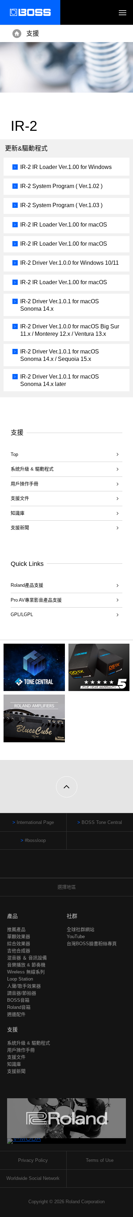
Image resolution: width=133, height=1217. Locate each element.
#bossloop (35, 840)
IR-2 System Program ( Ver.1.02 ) (61, 186)
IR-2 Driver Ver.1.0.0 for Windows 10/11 (69, 263)
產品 (12, 916)
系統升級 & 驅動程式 (32, 469)
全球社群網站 (80, 929)
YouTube (76, 936)
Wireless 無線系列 (26, 972)
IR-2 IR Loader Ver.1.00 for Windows (66, 167)
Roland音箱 (19, 1007)
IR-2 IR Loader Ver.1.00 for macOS (63, 225)
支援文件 (20, 498)
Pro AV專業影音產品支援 (36, 600)
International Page (35, 822)
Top (14, 454)
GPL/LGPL (22, 614)
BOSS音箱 (18, 1000)
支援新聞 (20, 527)
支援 (32, 33)
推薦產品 (16, 929)
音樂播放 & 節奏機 (26, 964)
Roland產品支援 (27, 585)
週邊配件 (16, 1014)
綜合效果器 (18, 943)
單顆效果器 (18, 936)
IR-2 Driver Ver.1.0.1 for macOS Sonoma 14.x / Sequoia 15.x (59, 355)
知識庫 (17, 513)
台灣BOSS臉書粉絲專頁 (92, 943)
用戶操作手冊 (24, 483)
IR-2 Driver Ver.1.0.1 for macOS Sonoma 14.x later (59, 380)
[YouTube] (73, 867)
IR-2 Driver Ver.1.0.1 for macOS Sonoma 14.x (59, 305)
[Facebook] (59, 867)
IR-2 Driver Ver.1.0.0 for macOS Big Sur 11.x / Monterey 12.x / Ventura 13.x (69, 330)
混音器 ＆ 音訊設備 (27, 957)
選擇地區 (66, 887)
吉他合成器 (18, 950)
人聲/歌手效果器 (24, 986)
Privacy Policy (33, 1160)
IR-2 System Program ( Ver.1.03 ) (61, 205)
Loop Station (20, 979)
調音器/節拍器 (21, 993)
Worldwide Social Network (33, 1178)
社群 (72, 916)
